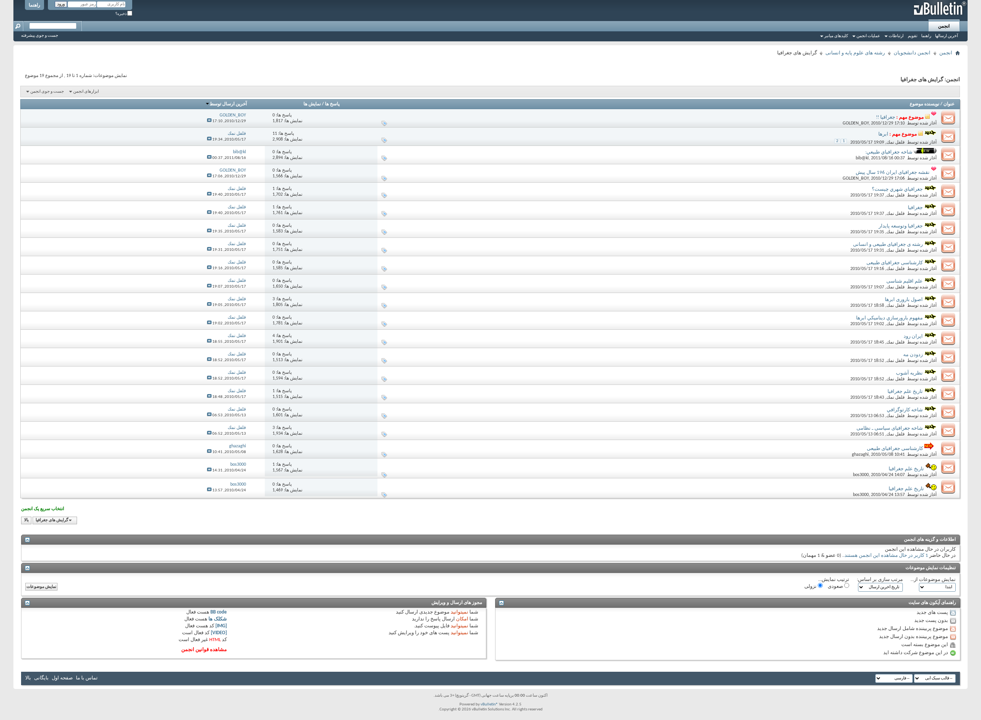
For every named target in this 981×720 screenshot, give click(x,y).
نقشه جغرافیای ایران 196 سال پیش (893, 172)
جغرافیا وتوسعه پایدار (901, 226)
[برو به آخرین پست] (209, 121)
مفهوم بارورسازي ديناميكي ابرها (889, 318)
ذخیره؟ (121, 14)
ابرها (883, 134)
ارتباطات (896, 36)
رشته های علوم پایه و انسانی (855, 53)
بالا (26, 520)
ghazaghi (860, 454)
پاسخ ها (332, 104)
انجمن (944, 26)
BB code (218, 612)
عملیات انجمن (868, 36)
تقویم (912, 36)
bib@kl (862, 158)
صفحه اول (62, 678)
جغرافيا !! (885, 117)
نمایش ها (312, 104)
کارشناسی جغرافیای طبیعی (894, 262)
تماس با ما (87, 678)
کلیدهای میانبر (836, 36)
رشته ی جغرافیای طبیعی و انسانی (888, 244)
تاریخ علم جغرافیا (905, 391)
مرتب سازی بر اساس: (880, 579)
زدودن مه (913, 354)
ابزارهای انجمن (86, 92)
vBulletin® (489, 704)
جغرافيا (915, 207)
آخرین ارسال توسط (228, 104)
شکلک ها (217, 619)
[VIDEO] (219, 632)
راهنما (34, 5)
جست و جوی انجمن (47, 92)
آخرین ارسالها (946, 36)
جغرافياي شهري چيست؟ (897, 189)
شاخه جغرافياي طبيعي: (888, 152)
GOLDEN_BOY (856, 123)
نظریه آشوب (909, 373)
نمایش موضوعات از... (933, 579)
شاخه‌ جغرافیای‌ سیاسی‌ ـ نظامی (889, 428)
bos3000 (861, 475)
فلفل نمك (895, 142)
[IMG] (221, 625)
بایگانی (41, 678)
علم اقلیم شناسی (904, 281)
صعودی (836, 586)
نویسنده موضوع (924, 104)
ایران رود (913, 336)
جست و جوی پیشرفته (39, 36)
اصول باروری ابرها (904, 299)
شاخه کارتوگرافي (905, 409)
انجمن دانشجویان (912, 53)
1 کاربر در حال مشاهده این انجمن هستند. (885, 555)
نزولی (811, 586)
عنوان (949, 104)
